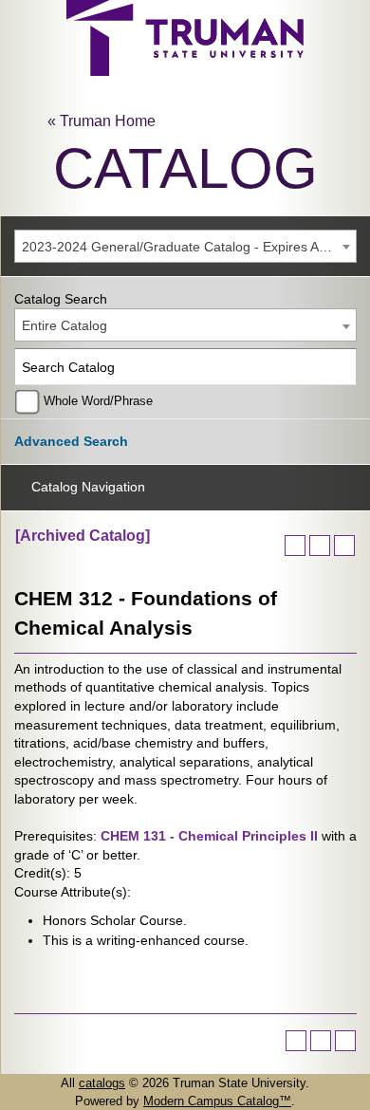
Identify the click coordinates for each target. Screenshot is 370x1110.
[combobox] (185, 246)
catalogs (102, 1083)
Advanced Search (71, 441)
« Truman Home (101, 121)
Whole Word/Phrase (98, 401)
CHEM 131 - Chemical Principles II (209, 835)
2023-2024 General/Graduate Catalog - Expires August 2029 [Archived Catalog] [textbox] (189, 246)
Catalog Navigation (88, 486)
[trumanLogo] (185, 71)
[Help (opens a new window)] (344, 545)
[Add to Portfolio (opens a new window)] (295, 545)
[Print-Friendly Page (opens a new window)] (319, 545)
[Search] (339, 366)
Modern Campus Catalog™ (217, 1101)
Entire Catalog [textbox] (64, 325)
